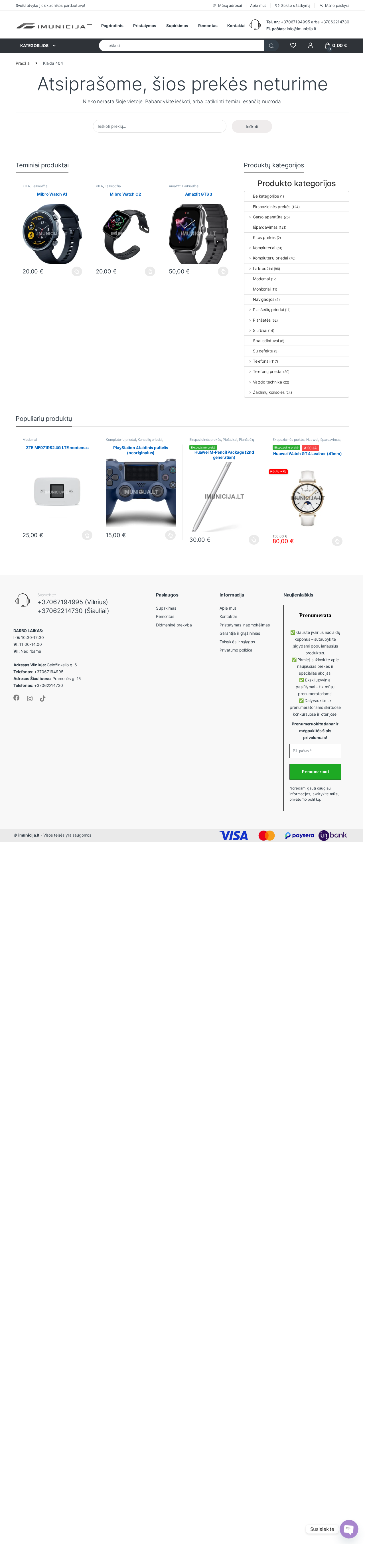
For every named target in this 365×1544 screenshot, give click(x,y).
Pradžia (23, 63)
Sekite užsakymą (295, 5)
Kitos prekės (264, 237)
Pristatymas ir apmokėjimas (244, 624)
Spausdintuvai (266, 340)
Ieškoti (252, 126)
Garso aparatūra (268, 216)
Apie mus (258, 5)
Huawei (312, 439)
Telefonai (261, 361)
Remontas (208, 25)
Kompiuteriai (264, 247)
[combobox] (181, 45)
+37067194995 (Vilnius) (73, 602)
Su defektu (263, 350)
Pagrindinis (112, 25)
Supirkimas (177, 25)
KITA (26, 186)
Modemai (261, 278)
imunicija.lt (28, 835)
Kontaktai (236, 25)
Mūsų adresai (230, 5)
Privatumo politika (236, 650)
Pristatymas (144, 25)
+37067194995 (295, 21)
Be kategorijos (266, 196)
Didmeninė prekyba (174, 624)
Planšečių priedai (268, 309)
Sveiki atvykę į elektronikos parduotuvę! (50, 5)
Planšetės (262, 320)
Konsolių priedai (150, 439)
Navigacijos (263, 299)
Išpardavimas (265, 227)
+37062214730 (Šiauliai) (73, 610)
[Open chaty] (349, 1529)
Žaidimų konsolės (269, 392)
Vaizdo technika (267, 382)
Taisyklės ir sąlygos (237, 641)
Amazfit (175, 186)
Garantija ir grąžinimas (240, 633)
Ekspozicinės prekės (271, 206)
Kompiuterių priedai (270, 257)
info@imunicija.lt (291, 28)
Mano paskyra (337, 5)
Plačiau (75, 271)
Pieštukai (230, 439)
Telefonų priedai (267, 371)
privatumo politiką (304, 799)
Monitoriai (262, 289)
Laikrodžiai (39, 186)
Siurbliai (260, 330)
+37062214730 (335, 21)
